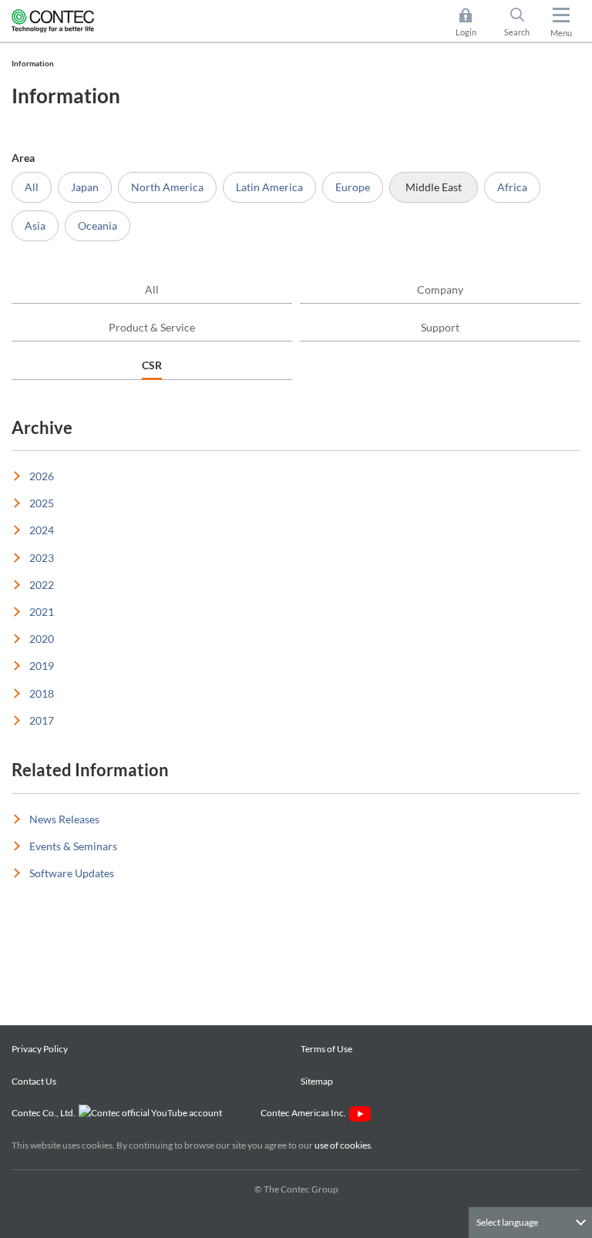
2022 (41, 584)
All (32, 186)
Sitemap (317, 1081)
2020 (41, 638)
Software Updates (71, 873)
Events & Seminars (73, 846)
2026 (41, 476)
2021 (41, 611)
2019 (41, 665)
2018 (41, 693)
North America (167, 186)
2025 (41, 503)
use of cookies (342, 1145)
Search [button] (523, 23)
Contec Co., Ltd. (45, 1113)
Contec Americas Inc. (305, 1113)
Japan (85, 186)
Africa (512, 186)
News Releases (64, 819)
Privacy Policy (40, 1049)
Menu (561, 33)
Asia (35, 225)
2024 (41, 530)
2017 (41, 720)
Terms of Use (326, 1049)
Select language (507, 1222)
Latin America (269, 186)
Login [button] (473, 23)
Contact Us (34, 1081)
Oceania (97, 225)
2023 (41, 557)
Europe (352, 186)
